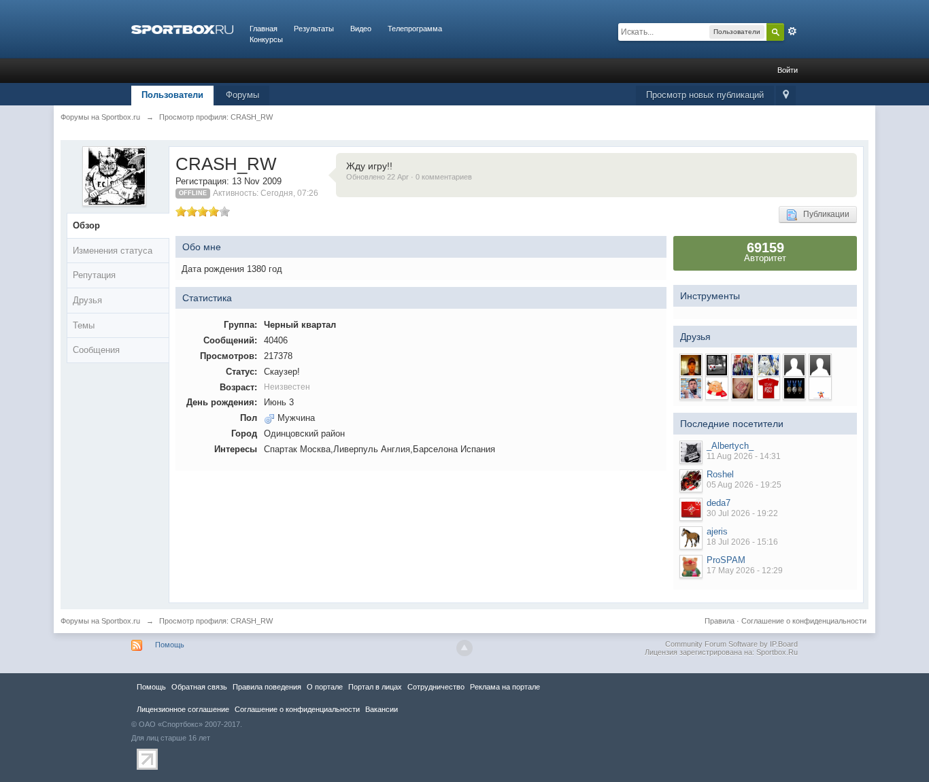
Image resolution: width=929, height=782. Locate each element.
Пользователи (172, 95)
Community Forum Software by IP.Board (731, 644)
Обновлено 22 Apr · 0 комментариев (409, 177)
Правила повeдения (267, 687)
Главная (263, 28)
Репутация (94, 275)
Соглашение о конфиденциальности (803, 621)
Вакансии (381, 709)
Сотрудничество (435, 687)
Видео (360, 28)
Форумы (242, 95)
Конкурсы (266, 39)
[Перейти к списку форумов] (182, 28)
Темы (84, 325)
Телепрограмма (415, 28)
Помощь (169, 645)
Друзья (87, 300)
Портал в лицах (375, 687)
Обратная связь (199, 687)
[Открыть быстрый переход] (786, 95)
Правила (719, 621)
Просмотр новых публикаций (705, 95)
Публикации (823, 214)
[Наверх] (464, 648)
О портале (325, 687)
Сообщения (96, 350)
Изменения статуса (112, 250)
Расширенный (792, 31)
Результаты (314, 28)
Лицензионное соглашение (183, 709)
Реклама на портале (505, 687)
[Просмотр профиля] (691, 452)
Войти (787, 70)
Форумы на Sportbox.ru (100, 621)
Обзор (86, 225)
